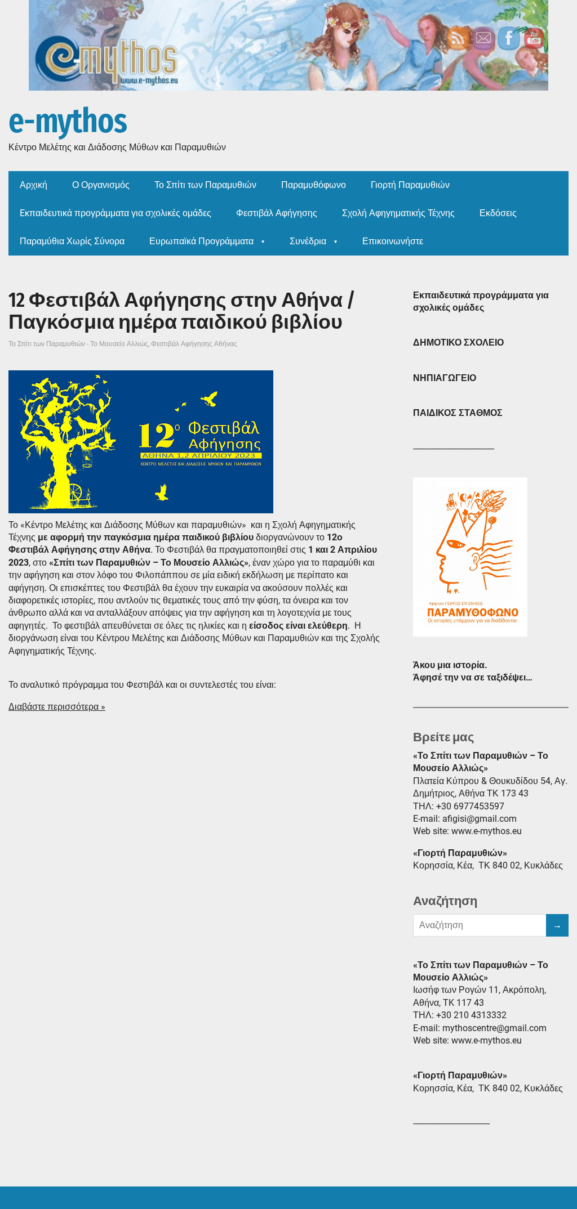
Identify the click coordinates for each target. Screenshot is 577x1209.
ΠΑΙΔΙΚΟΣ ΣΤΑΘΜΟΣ (458, 413)
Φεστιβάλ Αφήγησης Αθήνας (194, 344)
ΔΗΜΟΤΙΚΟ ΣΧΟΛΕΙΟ (458, 342)
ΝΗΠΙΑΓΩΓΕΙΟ (444, 378)
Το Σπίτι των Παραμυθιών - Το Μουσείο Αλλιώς (78, 344)
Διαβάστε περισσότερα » (56, 706)
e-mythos (67, 122)
